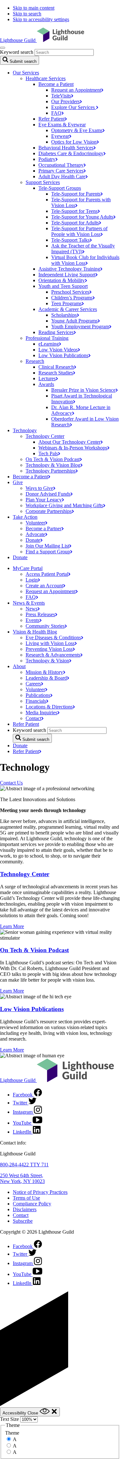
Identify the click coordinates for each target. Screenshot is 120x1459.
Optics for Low (74, 142)
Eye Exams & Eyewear (62, 124)
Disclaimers (24, 1209)
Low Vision (58, 349)
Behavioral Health (65, 147)
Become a (30, 476)
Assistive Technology (69, 269)
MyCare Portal (28, 568)
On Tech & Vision (53, 459)
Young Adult (74, 320)
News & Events (29, 603)
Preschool (70, 292)
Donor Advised (48, 494)
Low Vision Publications (32, 1009)
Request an (76, 90)
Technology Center (45, 436)
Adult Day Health (61, 176)
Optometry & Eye (76, 130)
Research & (53, 655)
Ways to (39, 488)
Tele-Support (70, 240)
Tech (48, 453)
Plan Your (44, 499)
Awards (46, 384)
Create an (44, 585)
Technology (25, 430)
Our (65, 101)
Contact (20, 1215)
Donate (20, 557)
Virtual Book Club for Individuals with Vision (85, 260)
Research (35, 361)
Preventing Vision (49, 649)
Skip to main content (33, 8)
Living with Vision (50, 643)
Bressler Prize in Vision (83, 390)
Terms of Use (26, 1198)
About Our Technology (69, 442)
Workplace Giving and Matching (64, 505)
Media (41, 712)
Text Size (9, 1419)
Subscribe (23, 1221)
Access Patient (47, 574)
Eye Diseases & (53, 637)
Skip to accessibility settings (41, 19)
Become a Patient (56, 84)
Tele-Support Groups (59, 188)
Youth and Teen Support (63, 286)
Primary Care (61, 170)
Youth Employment (80, 326)
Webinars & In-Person (72, 447)
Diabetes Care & (70, 153)
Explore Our (73, 107)
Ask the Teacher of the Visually (83, 248)
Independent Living (66, 274)
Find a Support (48, 551)
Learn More (12, 926)
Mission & (44, 672)
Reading (56, 332)
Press (40, 614)
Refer (51, 119)
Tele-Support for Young (82, 217)
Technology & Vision (53, 465)
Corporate (49, 511)
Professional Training (47, 338)
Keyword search (16, 52)
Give (18, 482)
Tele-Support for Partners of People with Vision (79, 231)
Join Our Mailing (47, 546)
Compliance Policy (32, 1203)
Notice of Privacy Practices (40, 1192)
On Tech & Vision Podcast (34, 950)
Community (45, 626)
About (19, 666)
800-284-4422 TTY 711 (24, 1164)
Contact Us (11, 782)
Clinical (56, 367)
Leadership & (46, 678)
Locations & (49, 706)
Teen (66, 303)
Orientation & (61, 280)
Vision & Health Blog (35, 631)
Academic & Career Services (67, 309)
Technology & (47, 660)
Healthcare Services (46, 78)
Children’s (71, 297)
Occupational (61, 165)
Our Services (26, 72)
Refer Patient (26, 724)
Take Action (25, 517)
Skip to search (27, 13)
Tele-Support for (75, 194)
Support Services (43, 182)
